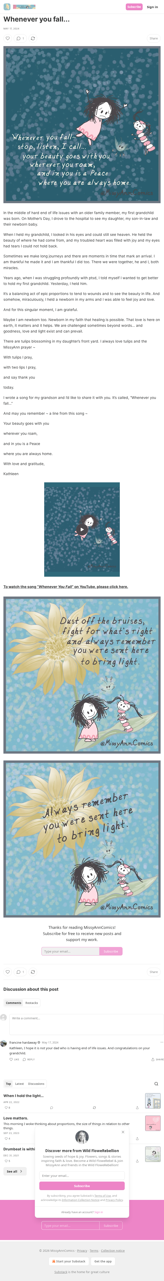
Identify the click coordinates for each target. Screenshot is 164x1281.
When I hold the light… (23, 1096)
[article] (82, 1101)
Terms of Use (102, 1196)
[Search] (156, 1084)
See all (12, 1171)
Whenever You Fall (55, 587)
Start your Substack (70, 1261)
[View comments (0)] (51, 1107)
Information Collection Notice (81, 1200)
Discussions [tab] (36, 1084)
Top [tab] (8, 1084)
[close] (123, 1132)
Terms (94, 1251)
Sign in (152, 7)
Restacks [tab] (31, 1003)
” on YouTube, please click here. (100, 587)
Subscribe (134, 7)
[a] (82, 529)
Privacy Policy (114, 1200)
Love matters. (15, 1118)
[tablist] (21, 1003)
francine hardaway (23, 1042)
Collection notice (113, 1251)
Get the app (103, 1261)
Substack (60, 1272)
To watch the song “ (21, 587)
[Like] (7, 38)
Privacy (82, 1251)
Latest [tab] (19, 1084)
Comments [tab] (13, 1003)
